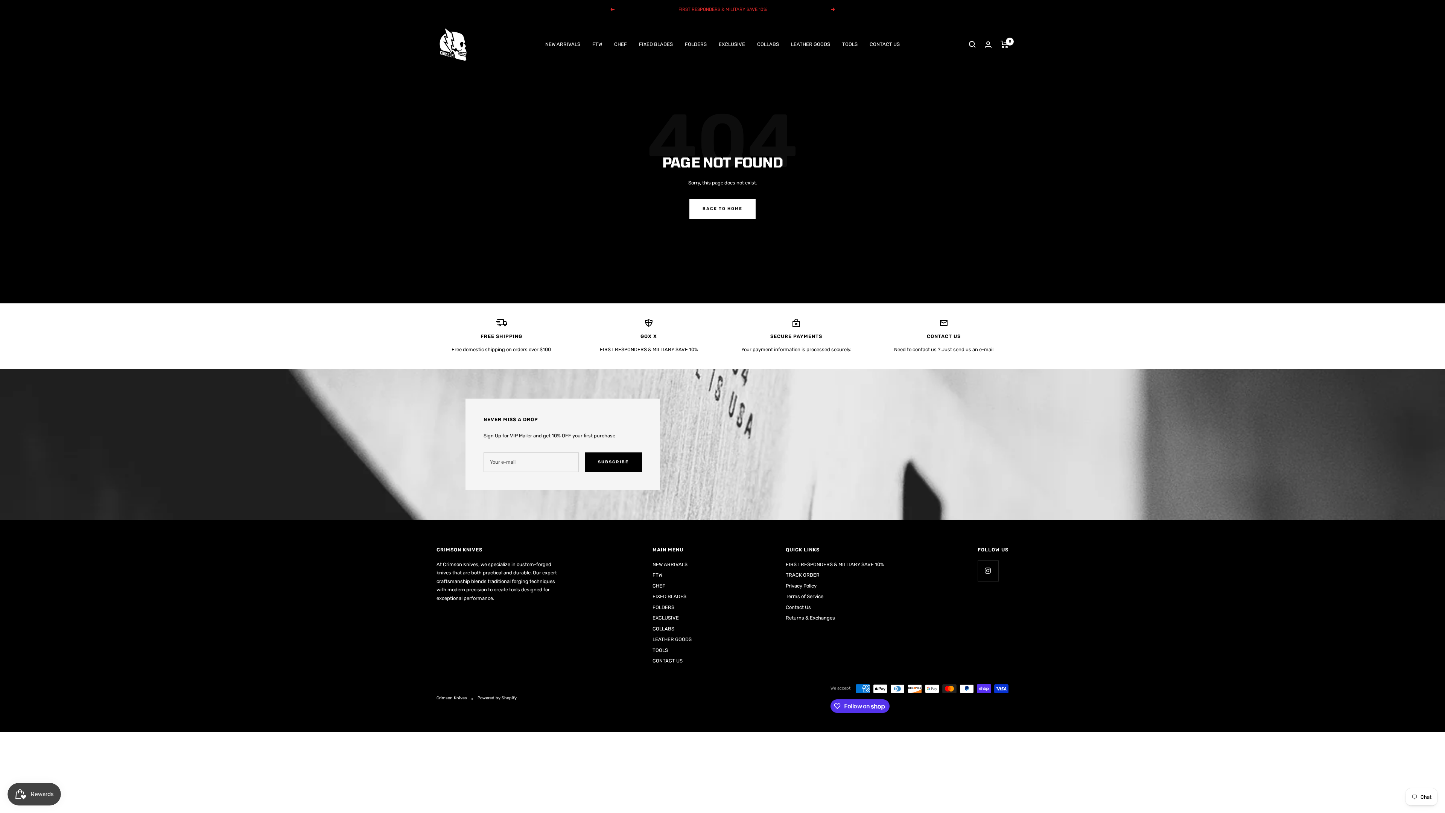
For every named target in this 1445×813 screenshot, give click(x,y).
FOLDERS (696, 44)
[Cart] (1004, 44)
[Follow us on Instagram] (988, 570)
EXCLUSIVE (732, 44)
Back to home (722, 208)
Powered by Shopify (497, 698)
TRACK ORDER (803, 575)
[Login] (988, 44)
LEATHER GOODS (810, 44)
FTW (597, 44)
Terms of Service (804, 596)
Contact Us (798, 607)
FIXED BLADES (656, 44)
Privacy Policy (801, 586)
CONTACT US (885, 44)
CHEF (620, 44)
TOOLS (850, 44)
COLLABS (768, 44)
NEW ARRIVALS (562, 44)
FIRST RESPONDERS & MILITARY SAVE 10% (835, 564)
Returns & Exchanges (810, 618)
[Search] (972, 44)
